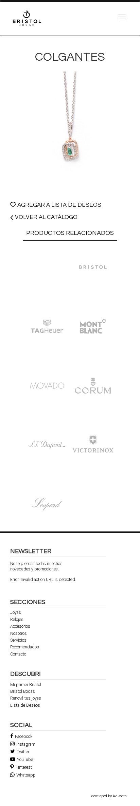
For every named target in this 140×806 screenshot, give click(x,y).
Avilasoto (119, 795)
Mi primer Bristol (25, 685)
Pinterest (24, 767)
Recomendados (24, 647)
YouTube (25, 759)
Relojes (16, 620)
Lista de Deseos (25, 705)
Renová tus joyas (25, 698)
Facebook (23, 736)
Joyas (15, 612)
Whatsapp (26, 775)
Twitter (23, 751)
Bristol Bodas (22, 691)
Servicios (18, 640)
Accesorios (20, 626)
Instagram (25, 744)
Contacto (18, 654)
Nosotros (18, 633)
